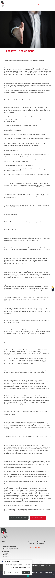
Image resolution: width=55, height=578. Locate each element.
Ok (27, 576)
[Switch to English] (38, 5)
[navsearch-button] (47, 4)
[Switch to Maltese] (41, 5)
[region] (17, 567)
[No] (53, 574)
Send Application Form (38, 518)
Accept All (26, 572)
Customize (8, 572)
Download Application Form (18, 518)
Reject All (17, 572)
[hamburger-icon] (44, 5)
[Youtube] (2, 561)
